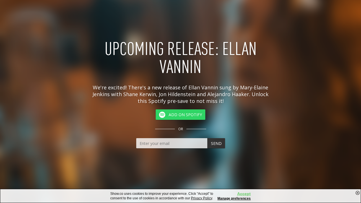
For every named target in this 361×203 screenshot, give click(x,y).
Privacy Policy (201, 198)
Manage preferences (234, 198)
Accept (244, 193)
